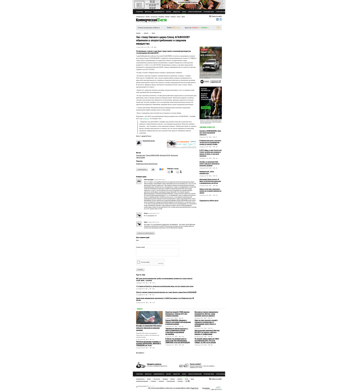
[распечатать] (153, 170)
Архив (183, 16)
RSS (187, 381)
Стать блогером (171, 381)
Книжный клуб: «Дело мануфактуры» (207, 172)
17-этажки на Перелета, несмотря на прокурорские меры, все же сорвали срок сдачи (164, 286)
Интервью (161, 16)
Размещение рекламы (142, 381)
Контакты (161, 381)
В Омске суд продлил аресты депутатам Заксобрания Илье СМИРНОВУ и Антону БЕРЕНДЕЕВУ (177, 340)
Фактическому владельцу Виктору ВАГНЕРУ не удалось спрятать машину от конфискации (207, 332)
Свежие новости (207, 127)
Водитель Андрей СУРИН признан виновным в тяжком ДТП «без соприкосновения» (177, 314)
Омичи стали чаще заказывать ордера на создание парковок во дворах (210, 191)
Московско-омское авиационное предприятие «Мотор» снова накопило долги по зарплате (206, 314)
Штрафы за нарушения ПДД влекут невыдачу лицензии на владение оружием (209, 163)
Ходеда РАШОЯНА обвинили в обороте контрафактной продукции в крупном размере (178, 322)
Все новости (140, 353)
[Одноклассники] (162, 169)
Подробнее (194, 388)
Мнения (167, 16)
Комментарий (140, 247)
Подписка (180, 381)
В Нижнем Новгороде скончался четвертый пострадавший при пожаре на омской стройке (210, 142)
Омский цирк (140, 155)
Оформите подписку (154, 364)
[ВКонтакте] (160, 169)
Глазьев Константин (149, 141)
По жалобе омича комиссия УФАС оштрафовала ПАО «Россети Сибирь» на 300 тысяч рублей (207, 340)
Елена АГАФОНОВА (152, 155)
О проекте (153, 381)
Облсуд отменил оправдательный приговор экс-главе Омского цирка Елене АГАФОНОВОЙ (166, 292)
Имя (137, 240)
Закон (139, 309)
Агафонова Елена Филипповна (146, 164)
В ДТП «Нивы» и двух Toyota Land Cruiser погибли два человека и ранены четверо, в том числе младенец (211, 153)
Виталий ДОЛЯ (165, 155)
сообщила (146, 118)
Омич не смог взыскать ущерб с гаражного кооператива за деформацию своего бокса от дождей (206, 323)
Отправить (140, 269)
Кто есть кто (154, 16)
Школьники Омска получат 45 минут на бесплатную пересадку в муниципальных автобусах (210, 181)
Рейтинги (173, 16)
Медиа (148, 16)
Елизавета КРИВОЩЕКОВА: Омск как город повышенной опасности (210, 132)
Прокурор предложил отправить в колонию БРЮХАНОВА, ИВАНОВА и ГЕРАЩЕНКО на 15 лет (148, 343)
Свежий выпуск (140, 16)
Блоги (178, 16)
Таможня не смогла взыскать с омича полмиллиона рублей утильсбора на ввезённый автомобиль (176, 331)
